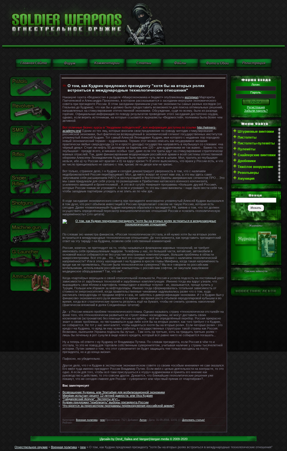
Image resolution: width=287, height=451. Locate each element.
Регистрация (256, 107)
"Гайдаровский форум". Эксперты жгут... (91, 399)
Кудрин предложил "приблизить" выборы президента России (106, 402)
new (102, 420)
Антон (143, 420)
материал (191, 97)
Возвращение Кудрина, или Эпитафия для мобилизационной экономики (114, 392)
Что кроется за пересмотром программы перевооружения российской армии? (118, 405)
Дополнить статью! (193, 420)
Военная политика (87, 420)
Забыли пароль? (256, 110)
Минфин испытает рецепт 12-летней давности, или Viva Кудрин (108, 395)
